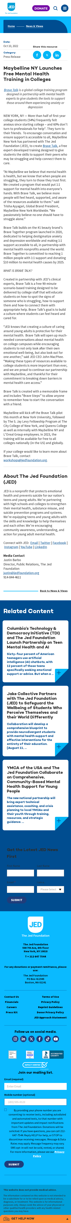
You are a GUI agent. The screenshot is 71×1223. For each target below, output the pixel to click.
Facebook (59, 543)
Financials (11, 1002)
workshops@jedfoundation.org (25, 460)
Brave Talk (11, 90)
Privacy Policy (50, 1002)
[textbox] (50, 889)
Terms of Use (50, 996)
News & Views (34, 26)
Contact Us (11, 996)
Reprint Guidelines (50, 1007)
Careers (12, 1007)
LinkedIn (41, 547)
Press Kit (12, 1012)
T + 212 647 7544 (35, 956)
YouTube (26, 547)
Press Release (12, 57)
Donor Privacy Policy (50, 1012)
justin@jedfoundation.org (21, 573)
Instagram (11, 547)
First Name (13, 865)
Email (34, 543)
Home (11, 26)
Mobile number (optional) (19, 1094)
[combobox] (50, 889)
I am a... (41, 882)
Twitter (45, 543)
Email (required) (13, 1079)
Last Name (43, 865)
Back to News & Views (54, 591)
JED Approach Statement (50, 1017)
